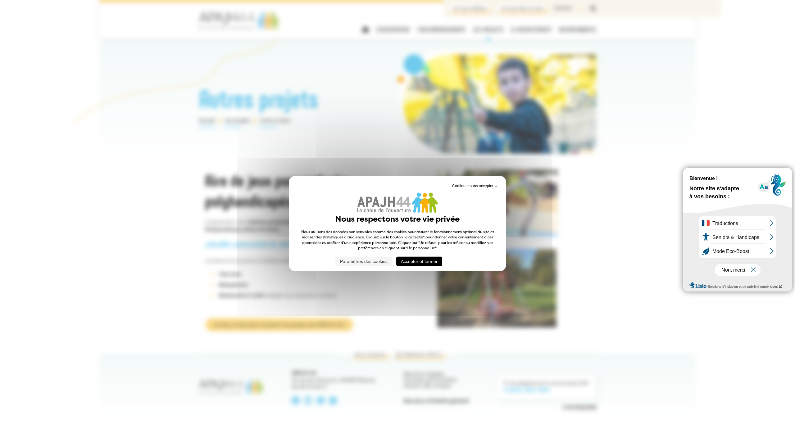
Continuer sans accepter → (475, 186)
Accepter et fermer (419, 261)
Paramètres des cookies (364, 261)
